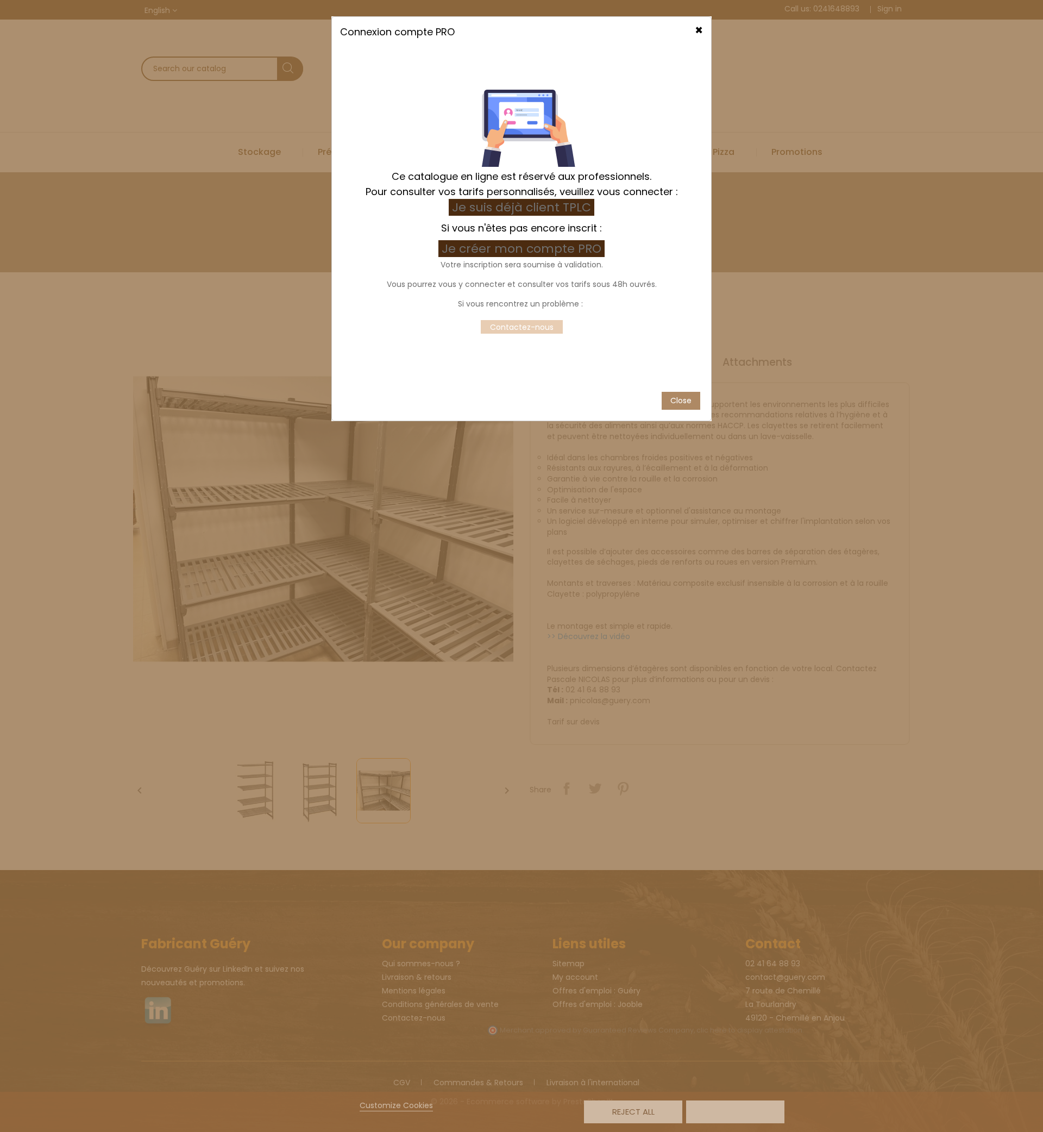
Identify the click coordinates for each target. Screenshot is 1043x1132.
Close (681, 400)
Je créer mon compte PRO (523, 248)
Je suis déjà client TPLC (521, 207)
